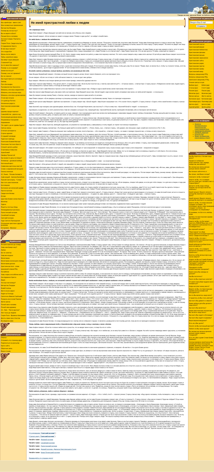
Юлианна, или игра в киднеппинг (12, 90)
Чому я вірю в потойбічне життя (12, 274)
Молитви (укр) (206, 93)
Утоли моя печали (7, 98)
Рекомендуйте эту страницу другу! (41, 458)
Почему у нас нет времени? (10, 73)
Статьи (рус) (193, 88)
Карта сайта (5, 346)
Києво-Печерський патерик (50, 452)
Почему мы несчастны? (9, 31)
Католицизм (5, 185)
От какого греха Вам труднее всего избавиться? (201, 282)
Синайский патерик (8, 215)
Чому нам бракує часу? (9, 247)
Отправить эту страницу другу (11, 340)
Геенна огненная (7, 172)
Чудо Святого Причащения (10, 221)
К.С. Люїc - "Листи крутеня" (10, 310)
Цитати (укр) (206, 104)
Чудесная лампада (7, 139)
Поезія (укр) (206, 91)
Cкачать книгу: (42, 436)
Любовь (3, 81)
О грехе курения (6, 133)
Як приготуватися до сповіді (11, 244)
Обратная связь (6, 348)
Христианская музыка (196, 55)
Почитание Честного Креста (11, 144)
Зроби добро (206, 107)
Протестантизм (6, 191)
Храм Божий (5, 152)
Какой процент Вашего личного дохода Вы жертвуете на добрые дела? (200, 193)
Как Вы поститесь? (195, 276)
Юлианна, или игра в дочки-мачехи (13, 95)
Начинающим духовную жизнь (11, 117)
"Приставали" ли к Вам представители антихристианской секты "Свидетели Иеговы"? (201, 233)
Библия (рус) (193, 85)
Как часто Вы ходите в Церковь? (200, 318)
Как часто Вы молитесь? (197, 308)
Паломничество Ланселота (10, 87)
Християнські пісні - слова (10, 266)
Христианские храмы (196, 69)
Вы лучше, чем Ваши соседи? (199, 174)
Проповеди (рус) (195, 101)
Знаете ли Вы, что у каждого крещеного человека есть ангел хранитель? (200, 250)
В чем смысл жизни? (8, 49)
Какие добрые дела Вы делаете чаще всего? (200, 304)
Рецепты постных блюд (9, 207)
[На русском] (4, 18)
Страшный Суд (6, 62)
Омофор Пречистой (8, 155)
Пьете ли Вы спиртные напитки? (200, 279)
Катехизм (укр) (207, 99)
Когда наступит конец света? (199, 286)
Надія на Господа (7, 294)
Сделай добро (194, 107)
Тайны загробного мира (9, 57)
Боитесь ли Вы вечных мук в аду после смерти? (200, 256)
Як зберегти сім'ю (7, 321)
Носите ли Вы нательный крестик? (201, 326)
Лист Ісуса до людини (8, 313)
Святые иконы (6, 128)
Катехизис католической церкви (12, 188)
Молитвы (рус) (194, 93)
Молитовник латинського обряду (12, 261)
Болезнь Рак (199, 134)
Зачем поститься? (7, 71)
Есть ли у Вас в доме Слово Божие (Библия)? (201, 338)
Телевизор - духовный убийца (11, 161)
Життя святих (206, 96)
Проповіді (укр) (207, 101)
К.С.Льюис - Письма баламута (11, 174)
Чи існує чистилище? (8, 283)
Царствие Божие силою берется (12, 199)
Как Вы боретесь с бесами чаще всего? (200, 157)
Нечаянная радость (8, 103)
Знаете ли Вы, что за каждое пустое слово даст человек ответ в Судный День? (201, 181)
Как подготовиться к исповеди (11, 79)
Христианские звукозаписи (198, 58)
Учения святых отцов (196, 82)
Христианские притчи (196, 66)
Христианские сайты (196, 61)
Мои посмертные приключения (12, 25)
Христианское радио (196, 63)
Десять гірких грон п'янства (10, 318)
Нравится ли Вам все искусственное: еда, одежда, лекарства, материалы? (199, 162)
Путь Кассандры (7, 84)
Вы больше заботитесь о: (198, 171)
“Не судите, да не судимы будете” (13, 125)
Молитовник (5, 258)
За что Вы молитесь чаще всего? (200, 295)
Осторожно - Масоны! (8, 228)
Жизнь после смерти (8, 54)
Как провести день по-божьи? (11, 158)
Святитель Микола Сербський (11, 296)
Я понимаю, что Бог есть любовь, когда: (200, 213)
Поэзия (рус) (193, 91)
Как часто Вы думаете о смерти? (200, 301)
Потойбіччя (5, 272)
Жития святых (194, 96)
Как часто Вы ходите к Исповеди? (201, 315)
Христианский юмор (196, 71)
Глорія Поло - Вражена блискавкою (13, 315)
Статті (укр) (206, 88)
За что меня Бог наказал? (10, 65)
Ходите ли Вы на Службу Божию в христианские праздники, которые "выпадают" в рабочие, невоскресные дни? (201, 262)
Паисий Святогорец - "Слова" (11, 180)
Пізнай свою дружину (8, 307)
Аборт (3, 109)
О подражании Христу (9, 46)
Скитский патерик (7, 218)
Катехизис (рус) (194, 99)
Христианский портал (15, 18)
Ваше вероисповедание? (198, 320)
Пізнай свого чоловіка (8, 304)
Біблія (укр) (205, 85)
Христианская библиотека (198, 50)
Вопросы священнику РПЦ (198, 74)
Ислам (3, 196)
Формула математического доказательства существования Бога (202, 126)
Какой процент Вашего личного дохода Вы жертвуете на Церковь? (201, 199)
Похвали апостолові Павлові (11, 299)
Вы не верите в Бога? (8, 33)
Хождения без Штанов (203, 131)
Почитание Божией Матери (10, 141)
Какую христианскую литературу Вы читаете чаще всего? (200, 311)
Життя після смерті (8, 291)
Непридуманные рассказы (10, 210)
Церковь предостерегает (10, 111)
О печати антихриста (8, 131)
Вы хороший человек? (197, 229)
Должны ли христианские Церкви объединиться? (200, 218)
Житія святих (5, 302)
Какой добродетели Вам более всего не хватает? (200, 245)
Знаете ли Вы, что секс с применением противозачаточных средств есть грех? (201, 240)
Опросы (4, 337)
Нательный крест (7, 163)
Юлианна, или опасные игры (11, 92)
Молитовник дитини (8, 264)
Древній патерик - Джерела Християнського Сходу (58, 449)
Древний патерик (47, 440)
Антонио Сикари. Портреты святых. (11, 40)
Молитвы (4, 202)
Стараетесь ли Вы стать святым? (201, 298)
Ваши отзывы (6, 351)
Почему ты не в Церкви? (9, 68)
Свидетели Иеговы (7, 193)
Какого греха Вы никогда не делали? (198, 273)
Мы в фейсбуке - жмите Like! (11, 22)
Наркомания (5, 122)
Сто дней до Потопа (8, 101)
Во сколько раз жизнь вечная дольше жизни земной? (199, 168)
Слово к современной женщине (12, 169)
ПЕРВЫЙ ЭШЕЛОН (201, 133)
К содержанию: (42, 433)
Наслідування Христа (8, 277)
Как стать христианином (9, 182)
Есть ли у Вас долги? (196, 323)
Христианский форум (196, 47)
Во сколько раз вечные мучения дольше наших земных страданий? (200, 333)
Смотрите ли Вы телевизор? (199, 177)
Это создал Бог (6, 51)
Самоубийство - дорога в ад (11, 114)
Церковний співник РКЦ (9, 269)
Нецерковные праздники (9, 120)
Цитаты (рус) (193, 104)
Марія (3, 280)
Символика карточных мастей (11, 166)
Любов (3, 250)
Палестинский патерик (9, 212)
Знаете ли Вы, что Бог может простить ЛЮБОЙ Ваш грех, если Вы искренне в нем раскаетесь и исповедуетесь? (201, 223)
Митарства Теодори (8, 285)
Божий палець (6, 288)
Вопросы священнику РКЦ (198, 77)
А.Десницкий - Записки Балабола (12, 177)
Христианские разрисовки (10, 106)
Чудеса (3, 204)
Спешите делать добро (9, 147)
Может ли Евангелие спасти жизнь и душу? (202, 137)
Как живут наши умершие (10, 60)
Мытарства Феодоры (8, 28)
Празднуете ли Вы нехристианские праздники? (199, 268)
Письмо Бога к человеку (9, 36)
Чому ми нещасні (7, 255)
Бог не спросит (6, 76)
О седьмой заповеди (8, 136)
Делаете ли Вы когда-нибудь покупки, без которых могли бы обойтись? (200, 187)
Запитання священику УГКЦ (199, 80)
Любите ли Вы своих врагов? (199, 329)
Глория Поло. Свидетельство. (11, 43)
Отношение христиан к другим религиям (11, 224)
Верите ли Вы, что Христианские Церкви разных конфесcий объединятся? (200, 290)
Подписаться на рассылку (10, 343)
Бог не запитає (6, 253)
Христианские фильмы (197, 52)
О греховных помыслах (9, 150)
